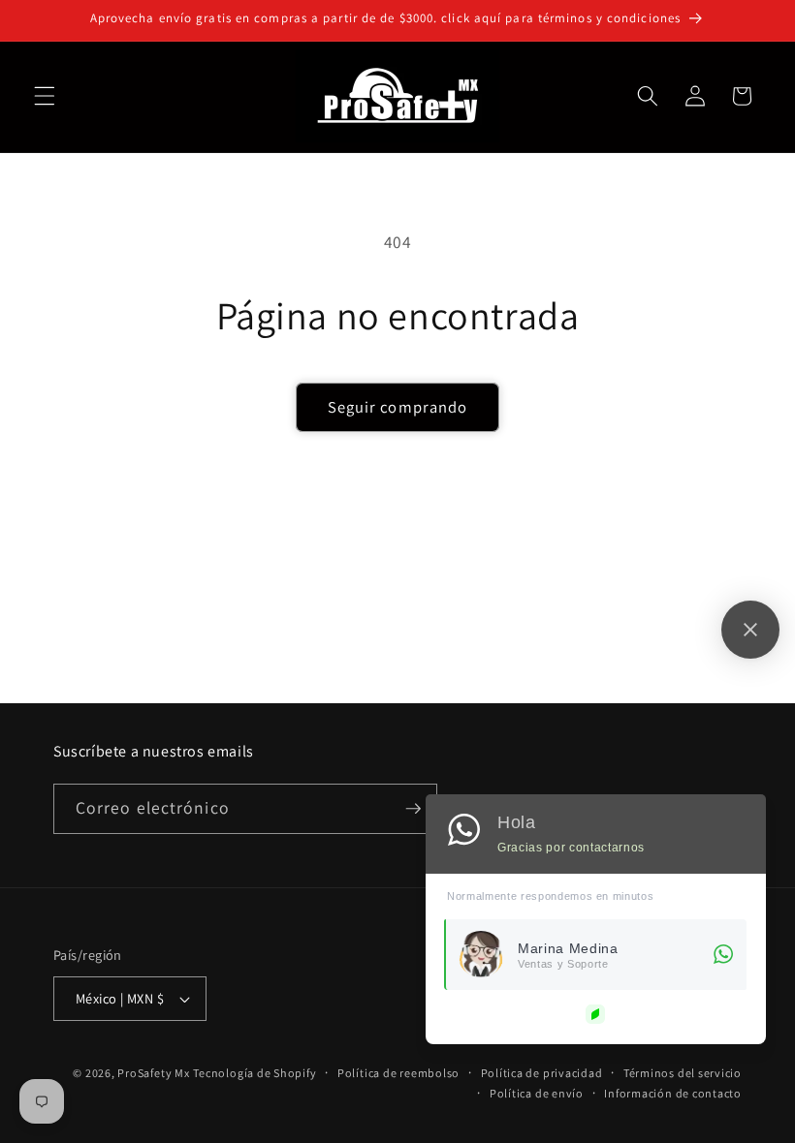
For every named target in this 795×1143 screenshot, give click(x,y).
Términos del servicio (682, 1073)
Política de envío (537, 1093)
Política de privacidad (542, 1073)
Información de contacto (673, 1093)
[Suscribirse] (413, 809)
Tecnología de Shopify (254, 1073)
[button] (44, 96)
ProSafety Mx (153, 1073)
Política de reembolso (398, 1073)
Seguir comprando (398, 406)
